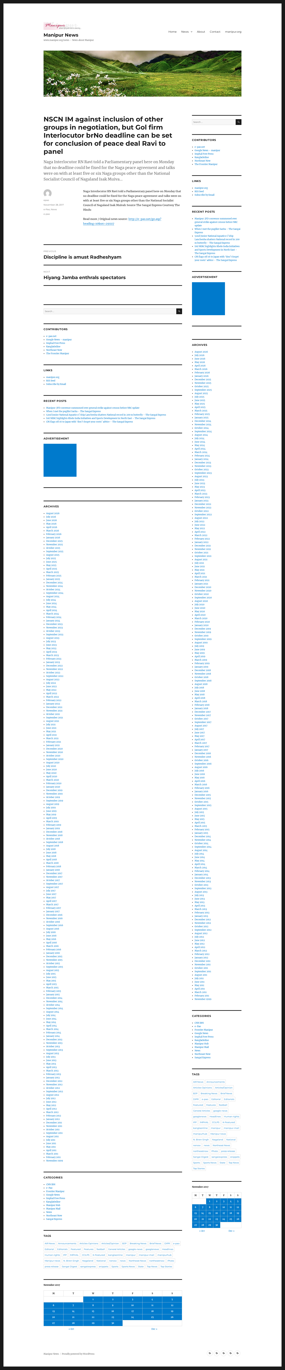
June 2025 (51, 561)
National (101, 1260)
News (185, 31)
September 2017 (54, 883)
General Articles (116, 1249)
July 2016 (51, 932)
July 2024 (51, 600)
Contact (215, 31)
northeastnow (156, 1260)
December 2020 (54, 748)
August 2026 (53, 513)
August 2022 (52, 679)
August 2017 (52, 887)
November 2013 (54, 1043)
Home (172, 31)
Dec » (154, 1329)
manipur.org (233, 31)
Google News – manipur (59, 339)
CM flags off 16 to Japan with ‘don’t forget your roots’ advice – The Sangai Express (89, 421)
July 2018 (51, 849)
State (141, 1266)
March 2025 (52, 572)
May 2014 (51, 1022)
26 (172, 1317)
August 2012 (52, 1095)
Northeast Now (54, 350)
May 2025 (51, 565)
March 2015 (52, 987)
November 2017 (54, 876)
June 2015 (51, 977)
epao (46, 200)
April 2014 (51, 1025)
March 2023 (52, 655)
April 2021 (51, 735)
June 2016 (51, 935)
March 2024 (52, 613)
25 (152, 1317)
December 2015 (54, 956)
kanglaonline (115, 1255)
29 (93, 1323)
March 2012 (52, 1112)
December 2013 (54, 1039)
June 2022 (51, 686)
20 (53, 1317)
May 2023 (51, 648)
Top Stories (166, 1266)
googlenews (152, 1249)
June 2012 (51, 1101)
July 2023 (51, 641)
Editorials (62, 1249)
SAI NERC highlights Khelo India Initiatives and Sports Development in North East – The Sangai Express (100, 418)
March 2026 (52, 530)
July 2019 (51, 807)
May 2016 (51, 939)
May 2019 (51, 814)
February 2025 (53, 575)
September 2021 (54, 717)
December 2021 (54, 707)
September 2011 (54, 1133)
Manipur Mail (53, 1208)
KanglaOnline (53, 346)
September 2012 (54, 1091)
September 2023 (54, 634)
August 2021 (52, 721)
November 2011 (54, 1126)
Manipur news (52, 1260)
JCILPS (85, 1255)
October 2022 (53, 672)
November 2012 (54, 1084)
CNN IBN (50, 1184)
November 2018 (54, 835)
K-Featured (99, 1255)
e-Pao (47, 209)
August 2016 (52, 928)
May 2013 (51, 1063)
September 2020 (54, 759)
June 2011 (51, 1143)
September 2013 (54, 1050)
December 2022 (54, 665)
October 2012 (53, 1088)
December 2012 (54, 1081)
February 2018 (53, 866)
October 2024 (53, 589)
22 (93, 1317)
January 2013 (53, 1077)
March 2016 (52, 946)
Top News (152, 1266)
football (101, 1249)
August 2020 (52, 762)
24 (132, 1317)
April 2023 (51, 651)
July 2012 (51, 1098)
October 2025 (53, 548)
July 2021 (51, 724)
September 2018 (54, 842)
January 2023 (53, 662)
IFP (65, 1255)
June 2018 (51, 852)
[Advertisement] (60, 460)
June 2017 (51, 894)
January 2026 (53, 537)
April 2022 (51, 693)
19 (172, 1311)
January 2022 (53, 703)
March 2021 (52, 738)
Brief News (155, 1243)
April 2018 (51, 859)
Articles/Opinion (110, 1243)
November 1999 (54, 1160)
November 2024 (54, 586)
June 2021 (51, 728)
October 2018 (53, 838)
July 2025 (51, 558)
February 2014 (53, 1032)
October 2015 (53, 963)
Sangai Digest (69, 1266)
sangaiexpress (88, 1266)
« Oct (71, 1329)
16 (112, 1311)
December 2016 (54, 915)
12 (172, 1305)
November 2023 (54, 627)
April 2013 (51, 1067)
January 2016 (53, 953)
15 (93, 1311)
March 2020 (52, 780)
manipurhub (165, 1255)
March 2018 (52, 863)
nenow (113, 1260)
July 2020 (51, 766)
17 (132, 1311)
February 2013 (53, 1074)
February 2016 (53, 949)
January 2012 (53, 1119)
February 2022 (53, 700)
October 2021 (53, 714)
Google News (53, 1194)
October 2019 (53, 797)
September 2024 (54, 593)
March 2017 (52, 904)
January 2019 (53, 828)
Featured (76, 1249)
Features (88, 1249)
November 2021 (54, 710)
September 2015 (54, 966)
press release (52, 1266)
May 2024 (51, 606)
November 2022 (54, 669)
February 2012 (53, 1115)
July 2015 (51, 973)
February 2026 (54, 534)
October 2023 (53, 631)
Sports (114, 1266)
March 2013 (52, 1070)
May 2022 (51, 690)
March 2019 (52, 821)
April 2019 (51, 818)
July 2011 (50, 1140)
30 (112, 1323)
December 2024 (54, 582)
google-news (135, 1249)
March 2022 (52, 696)
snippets (103, 1266)
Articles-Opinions (88, 1243)
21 (73, 1317)
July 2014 (51, 1015)
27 (53, 1323)
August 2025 (52, 555)
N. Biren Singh (71, 1260)
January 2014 (53, 1036)
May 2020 (51, 773)
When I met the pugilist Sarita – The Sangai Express (73, 411)
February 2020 (53, 783)
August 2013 (52, 1053)
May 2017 (51, 897)
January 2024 (53, 620)
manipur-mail (146, 1255)
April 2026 (51, 527)
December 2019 (54, 790)
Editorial (49, 1249)
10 (132, 1305)
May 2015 (51, 980)
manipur (131, 1255)
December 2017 (54, 873)
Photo (171, 1260)
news (123, 1260)
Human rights (52, 1255)
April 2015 (51, 984)
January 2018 (53, 870)
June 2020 (51, 769)
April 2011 (51, 1150)
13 (53, 1311)
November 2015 (54, 960)
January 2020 (53, 786)
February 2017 (53, 908)
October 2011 (53, 1129)
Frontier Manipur (55, 1191)
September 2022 (54, 676)
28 (73, 1323)
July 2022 (51, 683)
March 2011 (52, 1153)
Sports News (128, 1266)
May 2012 (51, 1105)
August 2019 (52, 804)
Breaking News (138, 1243)
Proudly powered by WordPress (78, 1354)
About (201, 31)
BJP (124, 1243)
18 (152, 1311)
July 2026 (51, 516)
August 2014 (52, 1011)
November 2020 (54, 752)
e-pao (47, 214)
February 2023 (53, 658)
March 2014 (52, 1029)
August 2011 (52, 1136)
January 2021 (53, 745)
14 (73, 1311)
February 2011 (53, 1157)
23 (112, 1317)
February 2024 (53, 617)
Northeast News (137, 1260)
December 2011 (54, 1122)
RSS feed (50, 380)
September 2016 (54, 925)
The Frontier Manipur (57, 353)
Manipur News (61, 35)
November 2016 (54, 918)
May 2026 (51, 523)
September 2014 (54, 1008)
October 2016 (53, 921)
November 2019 (54, 793)
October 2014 (53, 1005)
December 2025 (54, 541)
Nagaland (87, 1260)
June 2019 (51, 811)
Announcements (67, 1243)
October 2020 (53, 755)
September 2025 (54, 551)
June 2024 (51, 603)
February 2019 (53, 825)
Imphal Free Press (55, 343)
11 (152, 1305)
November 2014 (54, 1001)
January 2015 (53, 994)
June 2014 (51, 1018)
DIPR (167, 1243)
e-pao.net (51, 336)
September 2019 (54, 800)
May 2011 (51, 1146)
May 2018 (51, 856)
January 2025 (53, 579)
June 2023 (51, 645)
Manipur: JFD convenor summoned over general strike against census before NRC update (92, 407)
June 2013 (51, 1060)
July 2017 (51, 890)
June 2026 (51, 520)
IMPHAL (74, 1255)
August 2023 (52, 638)
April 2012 (51, 1108)
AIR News (50, 1243)
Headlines (167, 1249)
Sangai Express (54, 1219)
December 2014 (54, 998)
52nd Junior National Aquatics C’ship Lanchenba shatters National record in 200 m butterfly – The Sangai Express (106, 414)
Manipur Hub (53, 1205)
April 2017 (51, 901)
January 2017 (53, 911)
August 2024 (52, 596)
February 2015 (53, 991)
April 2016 (51, 942)
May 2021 (51, 731)
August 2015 (52, 970)
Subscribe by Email (56, 384)
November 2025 (54, 544)
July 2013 (50, 1056)
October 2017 (53, 880)
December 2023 (54, 624)
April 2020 (51, 776)
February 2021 (53, 741)
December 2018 (54, 831)
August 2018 (52, 845)
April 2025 (51, 568)
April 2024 (51, 610)
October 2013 (53, 1046)
